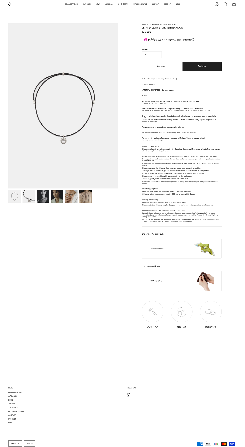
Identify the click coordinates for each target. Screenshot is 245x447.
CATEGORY (12, 396)
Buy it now (202, 66)
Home (144, 24)
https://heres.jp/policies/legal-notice (155, 151)
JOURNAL (12, 404)
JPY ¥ (28, 443)
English (13, 443)
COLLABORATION (15, 392)
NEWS (10, 400)
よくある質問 (13, 407)
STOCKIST (12, 419)
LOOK (10, 423)
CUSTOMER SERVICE (16, 411)
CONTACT (12, 415)
